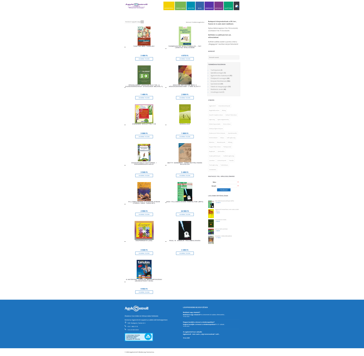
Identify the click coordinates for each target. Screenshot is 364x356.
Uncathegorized (216, 92)
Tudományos (224, 165)
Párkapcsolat (227, 147)
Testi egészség (213, 165)
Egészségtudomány (223, 119)
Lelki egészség (231, 138)
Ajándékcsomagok (217, 73)
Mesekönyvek (221, 142)
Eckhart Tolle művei (231, 115)
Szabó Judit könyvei (214, 156)
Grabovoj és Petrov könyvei (217, 133)
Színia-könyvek (221, 160)
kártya (222, 138)
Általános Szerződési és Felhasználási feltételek (141, 316)
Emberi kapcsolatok (214, 124)
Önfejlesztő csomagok (218, 78)
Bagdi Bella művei (214, 110)
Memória (211, 142)
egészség (212, 119)
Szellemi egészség (228, 156)
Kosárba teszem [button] (144, 59)
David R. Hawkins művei (216, 115)
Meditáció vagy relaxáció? (191, 312)
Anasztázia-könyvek (224, 106)
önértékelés (212, 169)
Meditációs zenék (217, 89)
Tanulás (231, 160)
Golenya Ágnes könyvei (216, 128)
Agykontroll (212, 106)
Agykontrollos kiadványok (220, 76)
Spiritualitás (221, 151)
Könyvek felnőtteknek (218, 81)
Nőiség (230, 142)
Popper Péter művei (215, 147)
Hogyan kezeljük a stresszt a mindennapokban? (199, 322)
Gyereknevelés (232, 133)
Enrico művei (227, 124)
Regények (212, 151)
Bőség (224, 110)
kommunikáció (213, 138)
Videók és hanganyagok (219, 87)
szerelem (212, 160)
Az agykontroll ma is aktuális (192, 332)
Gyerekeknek (215, 84)
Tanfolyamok (215, 70)
